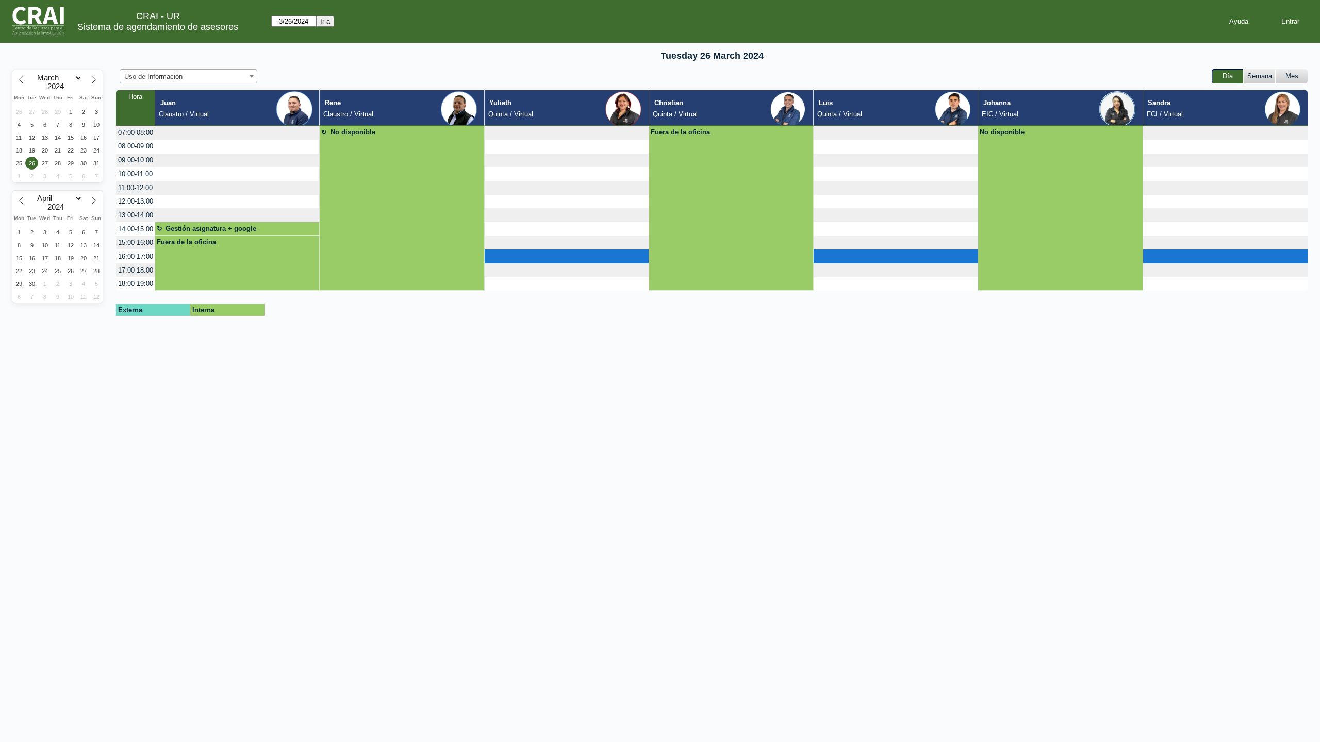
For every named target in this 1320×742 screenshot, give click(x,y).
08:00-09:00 (135, 146)
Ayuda (1238, 21)
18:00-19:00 (135, 284)
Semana (1259, 76)
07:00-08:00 (135, 133)
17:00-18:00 (135, 270)
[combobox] (188, 76)
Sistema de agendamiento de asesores (157, 27)
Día (1228, 76)
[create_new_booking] (237, 133)
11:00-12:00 (135, 188)
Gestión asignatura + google (211, 228)
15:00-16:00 (135, 242)
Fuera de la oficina (680, 132)
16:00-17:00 (135, 256)
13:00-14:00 (135, 215)
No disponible (353, 132)
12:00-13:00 (135, 201)
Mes (1291, 76)
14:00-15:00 (135, 229)
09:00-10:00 (135, 160)
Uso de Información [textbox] (153, 76)
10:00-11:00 (135, 174)
